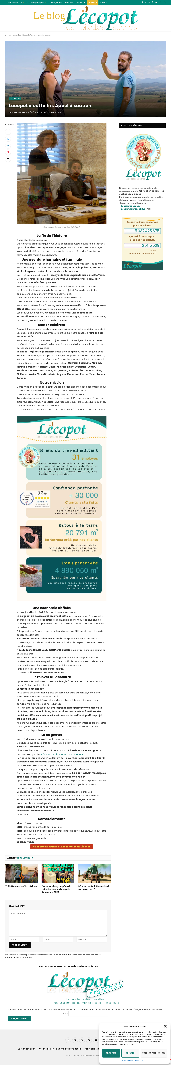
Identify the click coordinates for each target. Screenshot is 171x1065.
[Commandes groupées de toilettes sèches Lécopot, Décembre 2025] (58, 873)
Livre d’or (69, 2)
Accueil (8, 35)
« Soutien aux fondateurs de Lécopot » (62, 754)
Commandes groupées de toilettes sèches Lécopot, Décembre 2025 (56, 889)
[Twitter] (8, 138)
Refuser (130, 1053)
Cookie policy (127, 1060)
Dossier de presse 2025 (133, 209)
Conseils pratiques (36, 2)
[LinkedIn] (8, 145)
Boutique (93, 2)
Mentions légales (94, 1049)
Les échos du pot (14, 2)
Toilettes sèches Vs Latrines (21, 886)
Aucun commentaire (52, 112)
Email (65, 1013)
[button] (165, 1026)
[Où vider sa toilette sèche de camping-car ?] (94, 873)
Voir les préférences (154, 1053)
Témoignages (56, 2)
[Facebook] (8, 132)
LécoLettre (81, 2)
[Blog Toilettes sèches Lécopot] (85, 18)
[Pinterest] (8, 152)
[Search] (164, 2)
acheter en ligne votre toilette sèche (60, 1049)
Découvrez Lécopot (131, 206)
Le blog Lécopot (27, 1049)
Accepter (111, 1053)
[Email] (8, 159)
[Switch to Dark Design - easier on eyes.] (160, 2)
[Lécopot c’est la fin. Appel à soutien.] (85, 79)
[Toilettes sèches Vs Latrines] (21, 873)
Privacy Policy (140, 1060)
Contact (103, 2)
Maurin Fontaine (18, 112)
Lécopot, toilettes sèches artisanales (89, 1055)
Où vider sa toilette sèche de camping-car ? (94, 888)
